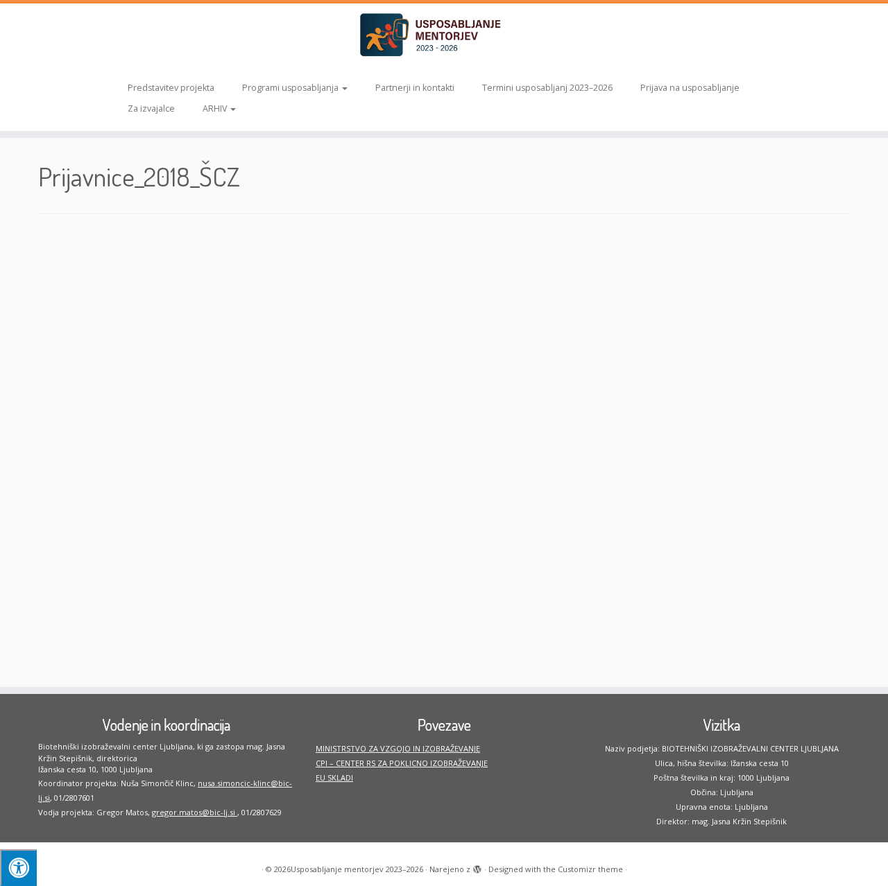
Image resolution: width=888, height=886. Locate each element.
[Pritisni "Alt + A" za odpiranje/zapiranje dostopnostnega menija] (18, 867)
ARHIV (216, 108)
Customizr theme (590, 869)
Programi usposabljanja (291, 88)
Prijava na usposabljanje (690, 88)
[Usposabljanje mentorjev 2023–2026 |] (444, 35)
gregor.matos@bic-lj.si (194, 812)
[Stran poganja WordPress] (477, 866)
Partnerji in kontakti (414, 88)
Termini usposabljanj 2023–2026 (547, 88)
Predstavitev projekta (171, 88)
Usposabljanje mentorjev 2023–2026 (357, 869)
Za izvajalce (151, 108)
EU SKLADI (334, 777)
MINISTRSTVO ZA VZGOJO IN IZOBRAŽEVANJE (398, 748)
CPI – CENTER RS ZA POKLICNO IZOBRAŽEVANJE (402, 763)
